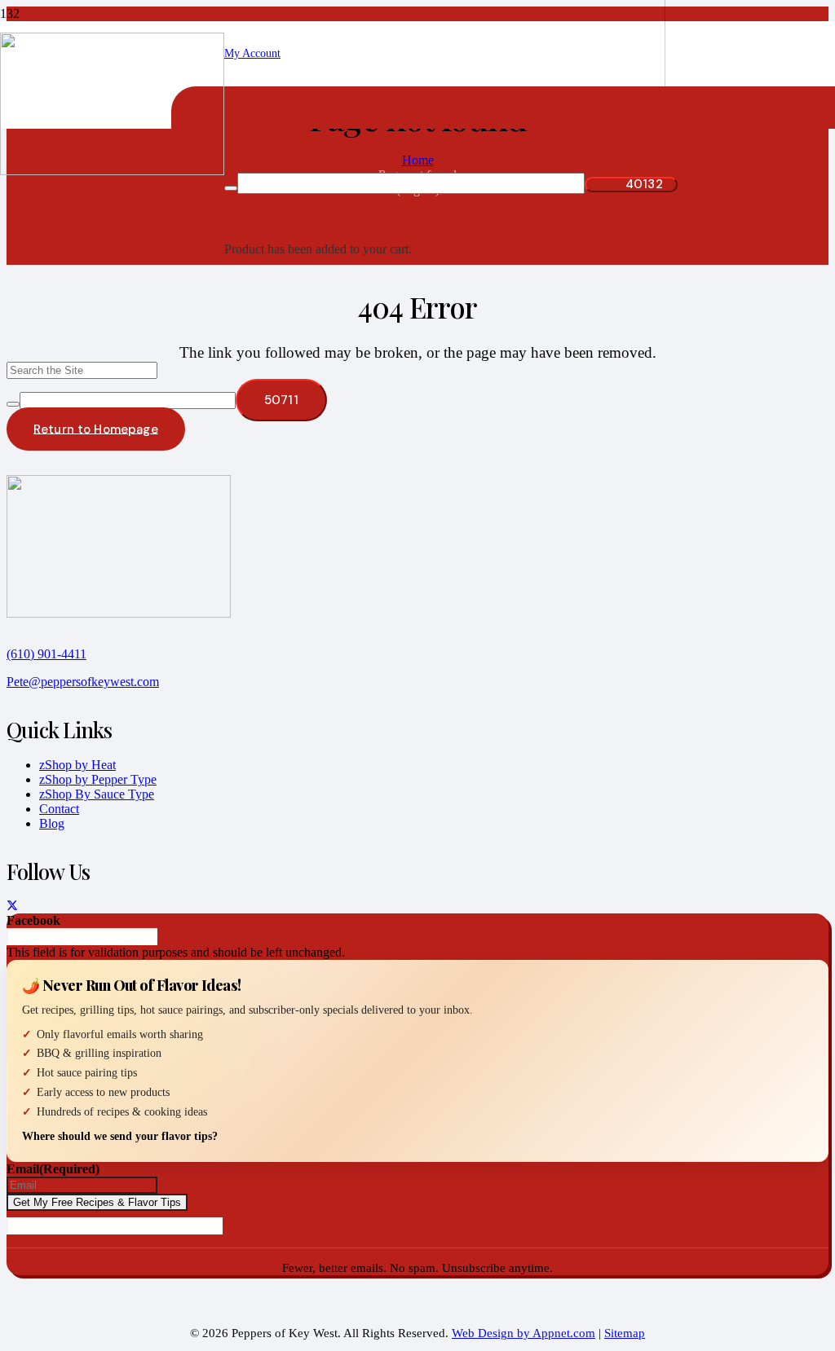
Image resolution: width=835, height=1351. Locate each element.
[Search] (13, 404)
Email (53, 1169)
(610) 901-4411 (46, 654)
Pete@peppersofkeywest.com (83, 682)
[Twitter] (12, 906)
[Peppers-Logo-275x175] (112, 171)
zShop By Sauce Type (96, 794)
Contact (59, 809)
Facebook (33, 920)
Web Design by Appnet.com (523, 1333)
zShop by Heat (77, 765)
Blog (51, 823)
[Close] (230, 188)
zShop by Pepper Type (98, 779)
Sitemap (624, 1333)
